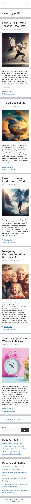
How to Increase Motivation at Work (14, 180)
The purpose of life (14, 102)
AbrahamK (5, 467)
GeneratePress (16, 501)
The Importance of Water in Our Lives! (13, 446)
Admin (4, 490)
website (4, 472)
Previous (5, 419)
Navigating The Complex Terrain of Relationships (14, 254)
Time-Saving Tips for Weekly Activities (15, 339)
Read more (7, 87)
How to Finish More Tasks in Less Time (14, 24)
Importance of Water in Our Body (12, 454)
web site (4, 478)
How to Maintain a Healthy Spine (12, 443)
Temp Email (5, 484)
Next (20, 419)
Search (4, 427)
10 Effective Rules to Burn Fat (11, 451)
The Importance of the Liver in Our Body (14, 449)
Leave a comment (9, 94)
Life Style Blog (8, 91)
